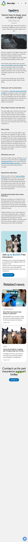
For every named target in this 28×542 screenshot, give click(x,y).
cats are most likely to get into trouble (12, 65)
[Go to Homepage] (8, 3)
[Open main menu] (25, 3)
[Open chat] (25, 539)
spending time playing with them (10, 163)
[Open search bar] (18, 3)
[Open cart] (21, 3)
